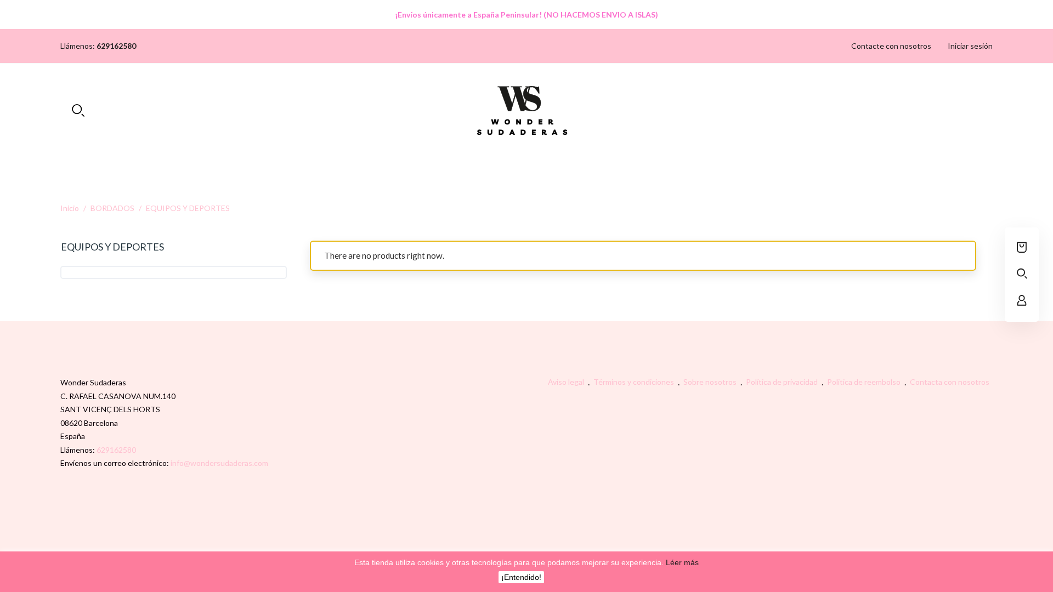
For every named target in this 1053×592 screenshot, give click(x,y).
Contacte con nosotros (891, 45)
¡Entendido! (521, 577)
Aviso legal (567, 381)
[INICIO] (527, 159)
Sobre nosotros (710, 381)
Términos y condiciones (634, 381)
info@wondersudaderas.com (219, 463)
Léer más (681, 562)
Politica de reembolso (864, 381)
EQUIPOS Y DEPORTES (112, 247)
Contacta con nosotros (949, 381)
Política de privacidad (782, 381)
